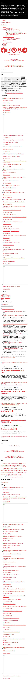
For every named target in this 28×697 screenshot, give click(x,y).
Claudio (6, 357)
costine (6, 79)
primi (12, 86)
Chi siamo (5, 40)
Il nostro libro (9, 42)
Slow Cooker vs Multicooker (12, 34)
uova (20, 88)
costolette (9, 79)
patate (19, 84)
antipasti (6, 78)
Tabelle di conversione (11, 39)
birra (16, 78)
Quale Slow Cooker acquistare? (13, 30)
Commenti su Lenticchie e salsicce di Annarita (13, 315)
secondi (4, 88)
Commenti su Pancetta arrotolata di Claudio (12, 348)
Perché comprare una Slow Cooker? (11, 29)
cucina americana (20, 79)
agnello (2, 463)
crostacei (13, 79)
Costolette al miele (7, 411)
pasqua (15, 84)
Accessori (8, 35)
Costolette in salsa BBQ (9, 429)
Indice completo (9, 28)
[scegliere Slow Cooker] (14, 54)
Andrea (2, 357)
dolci (24, 81)
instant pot (14, 83)
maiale (24, 83)
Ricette (4, 27)
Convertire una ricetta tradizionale (13, 38)
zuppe (17, 90)
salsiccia (25, 86)
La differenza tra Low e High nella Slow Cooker (16, 33)
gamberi (2, 468)
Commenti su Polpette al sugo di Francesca (12, 311)
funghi (5, 83)
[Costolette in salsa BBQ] (6, 422)
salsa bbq (21, 86)
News (4, 19)
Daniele (10, 357)
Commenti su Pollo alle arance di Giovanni (12, 342)
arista (10, 78)
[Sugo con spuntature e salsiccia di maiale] (14, 363)
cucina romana (15, 81)
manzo (3, 84)
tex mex (16, 88)
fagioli (2, 83)
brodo (19, 78)
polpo (9, 86)
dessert (20, 81)
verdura (9, 90)
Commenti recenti (9, 309)
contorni (2, 79)
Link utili (5, 43)
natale (10, 84)
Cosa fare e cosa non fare (8, 37)
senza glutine (11, 88)
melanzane (7, 84)
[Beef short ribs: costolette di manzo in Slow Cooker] (11, 384)
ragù (15, 86)
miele (19, 420)
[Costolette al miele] (10, 404)
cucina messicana (22, 465)
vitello (13, 90)
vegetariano (4, 90)
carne (23, 78)
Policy (4, 20)
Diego (14, 357)
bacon (13, 78)
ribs (17, 86)
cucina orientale (7, 81)
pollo (6, 86)
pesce (2, 86)
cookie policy (9, 11)
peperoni (22, 84)
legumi (19, 83)
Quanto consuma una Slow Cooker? (14, 32)
